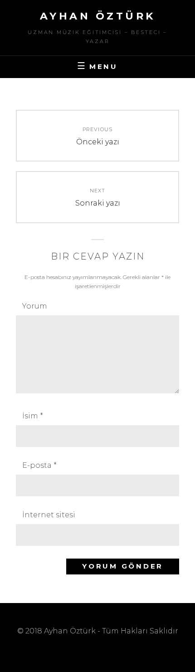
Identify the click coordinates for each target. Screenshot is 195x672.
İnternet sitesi (48, 514)
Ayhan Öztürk (98, 16)
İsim (32, 416)
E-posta (39, 465)
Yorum (34, 306)
